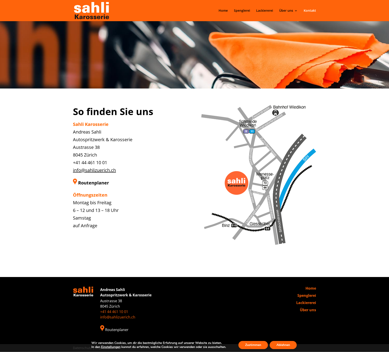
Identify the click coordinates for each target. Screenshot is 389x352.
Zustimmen (253, 345)
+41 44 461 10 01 (90, 162)
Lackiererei (264, 11)
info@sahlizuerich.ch (94, 170)
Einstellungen (110, 347)
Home (223, 11)
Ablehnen (283, 345)
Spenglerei (242, 11)
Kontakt (310, 11)
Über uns (286, 11)
